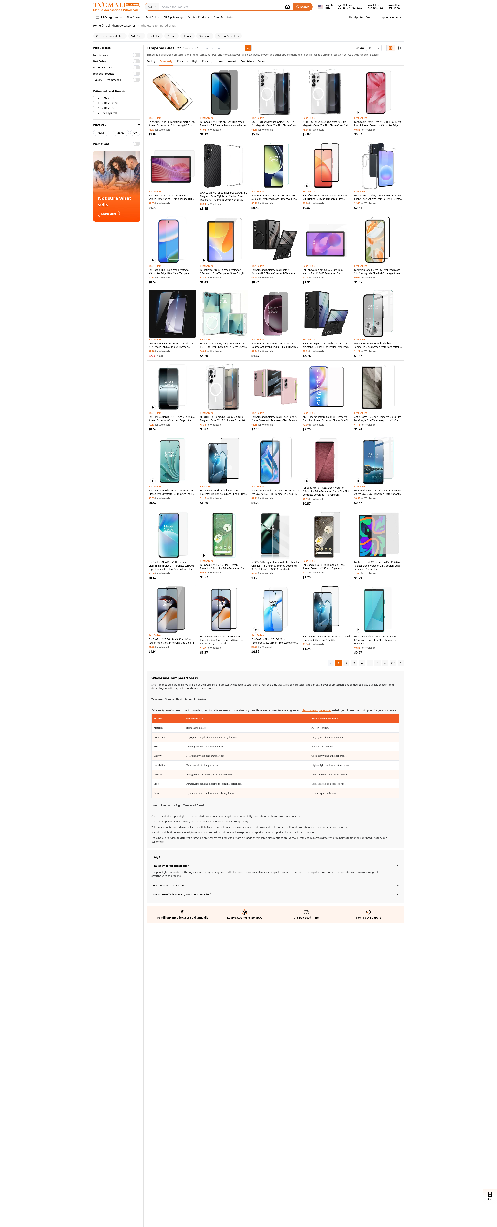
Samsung (204, 36)
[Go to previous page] (331, 663)
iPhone (187, 36)
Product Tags (102, 48)
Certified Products (198, 17)
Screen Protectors (228, 36)
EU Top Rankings (173, 17)
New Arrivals (134, 17)
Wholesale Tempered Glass (158, 25)
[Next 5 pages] (385, 663)
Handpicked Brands (362, 17)
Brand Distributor (223, 17)
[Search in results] (248, 48)
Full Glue (155, 36)
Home (97, 25)
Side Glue (136, 36)
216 (393, 663)
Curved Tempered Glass (109, 36)
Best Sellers (152, 17)
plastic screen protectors (316, 710)
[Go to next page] (401, 663)
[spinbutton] (101, 133)
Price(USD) (100, 124)
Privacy (171, 36)
